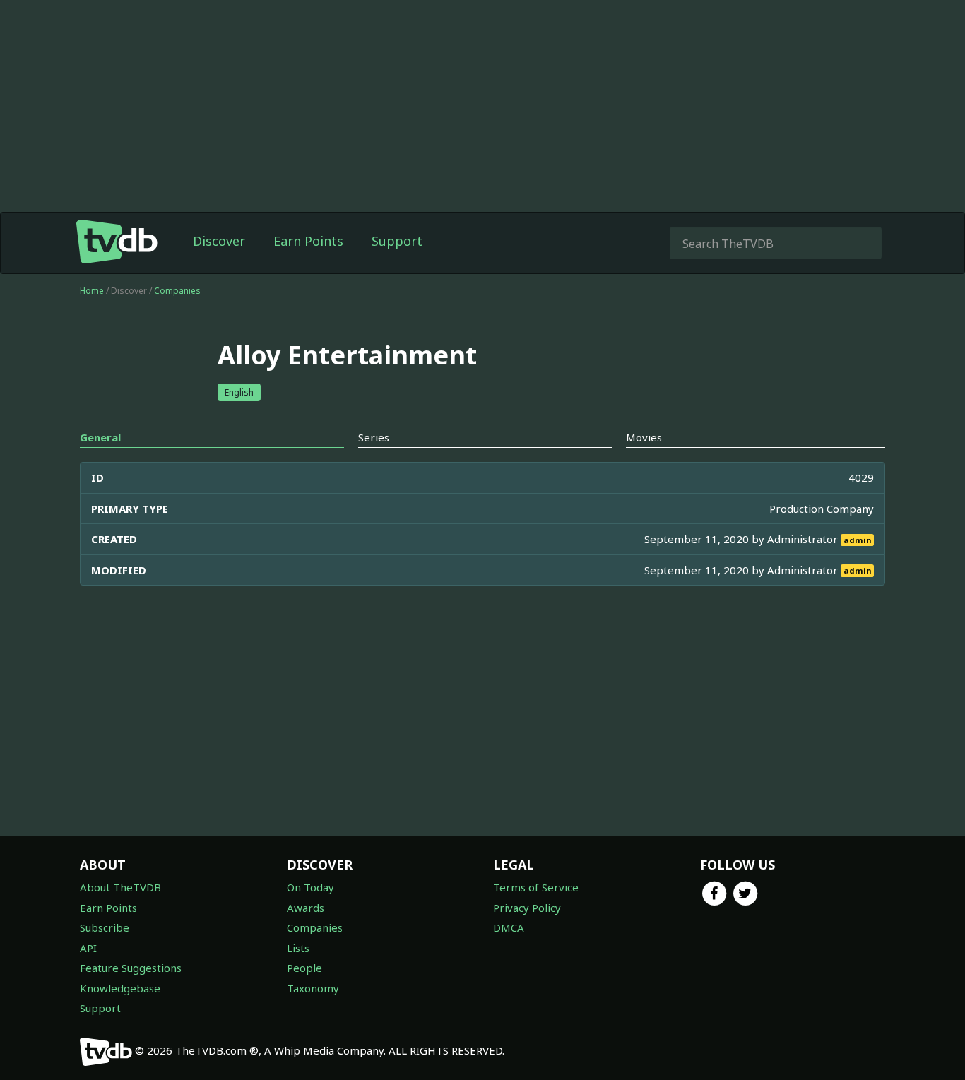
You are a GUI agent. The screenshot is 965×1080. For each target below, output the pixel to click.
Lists (298, 948)
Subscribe (104, 927)
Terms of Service (536, 887)
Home (92, 291)
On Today (310, 887)
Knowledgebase (120, 988)
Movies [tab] (644, 437)
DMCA (508, 927)
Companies (177, 291)
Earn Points (308, 240)
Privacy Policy (527, 908)
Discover (219, 240)
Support (397, 240)
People (304, 968)
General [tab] (100, 437)
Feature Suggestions (131, 968)
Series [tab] (373, 437)
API (88, 948)
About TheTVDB (120, 887)
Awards (305, 908)
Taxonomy (313, 988)
